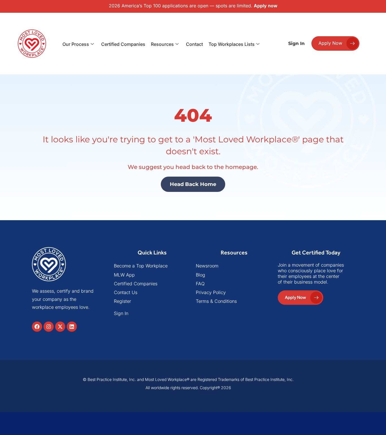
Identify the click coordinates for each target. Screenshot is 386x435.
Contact (194, 44)
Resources (162, 44)
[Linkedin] (72, 327)
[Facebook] (37, 327)
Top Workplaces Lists (232, 44)
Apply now (265, 5)
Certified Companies (123, 44)
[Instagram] (49, 327)
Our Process (75, 44)
